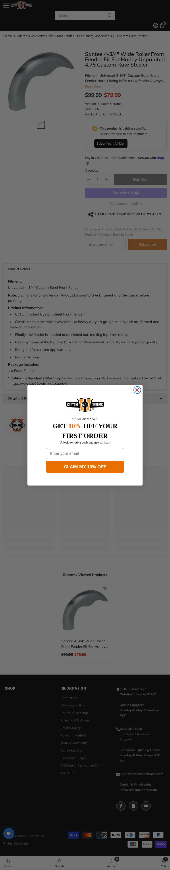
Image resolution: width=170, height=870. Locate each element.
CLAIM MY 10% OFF (85, 466)
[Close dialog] (137, 390)
